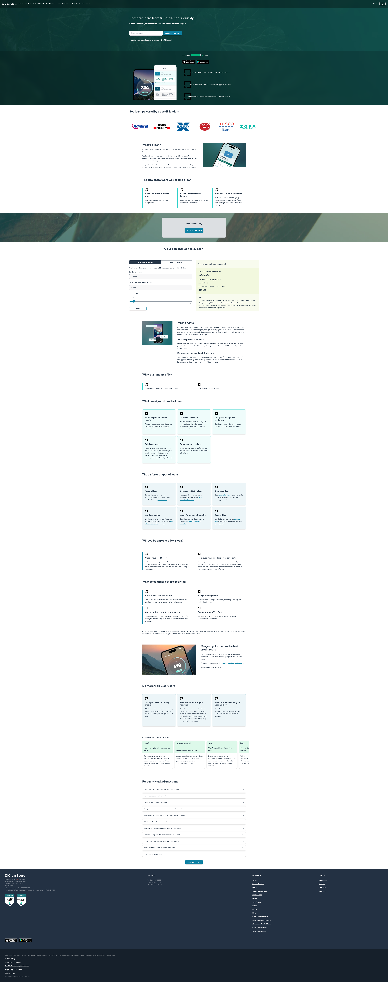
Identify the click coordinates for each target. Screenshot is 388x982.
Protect (74, 4)
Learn (88, 4)
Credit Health (40, 4)
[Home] (9, 4)
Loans (59, 4)
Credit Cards (50, 4)
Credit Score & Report (26, 4)
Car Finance (66, 4)
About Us (81, 4)
